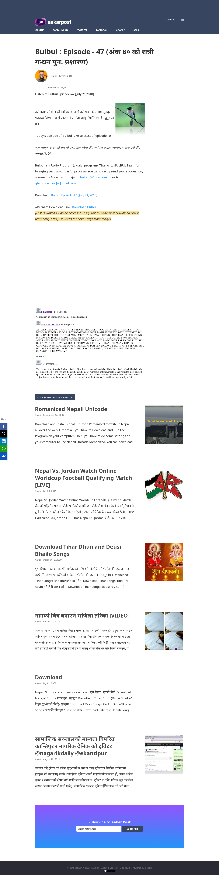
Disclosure (125, 867)
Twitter (82, 30)
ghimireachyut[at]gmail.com (55, 183)
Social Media (61, 30)
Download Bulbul (84, 207)
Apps (136, 30)
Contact (114, 867)
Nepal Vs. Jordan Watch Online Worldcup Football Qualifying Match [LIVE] (83, 478)
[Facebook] (3, 426)
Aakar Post (72, 867)
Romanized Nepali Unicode (71, 409)
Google (120, 30)
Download (48, 677)
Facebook (101, 30)
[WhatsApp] (3, 448)
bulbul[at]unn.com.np (95, 177)
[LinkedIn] (3, 441)
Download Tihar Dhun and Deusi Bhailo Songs (78, 550)
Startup (39, 30)
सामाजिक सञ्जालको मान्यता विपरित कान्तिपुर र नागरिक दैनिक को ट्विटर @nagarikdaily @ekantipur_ (75, 746)
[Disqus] (90, 267)
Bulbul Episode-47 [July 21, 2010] (74, 195)
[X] (3, 434)
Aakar (96, 867)
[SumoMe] (3, 456)
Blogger (148, 867)
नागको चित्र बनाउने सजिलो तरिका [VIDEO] (82, 615)
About (104, 867)
